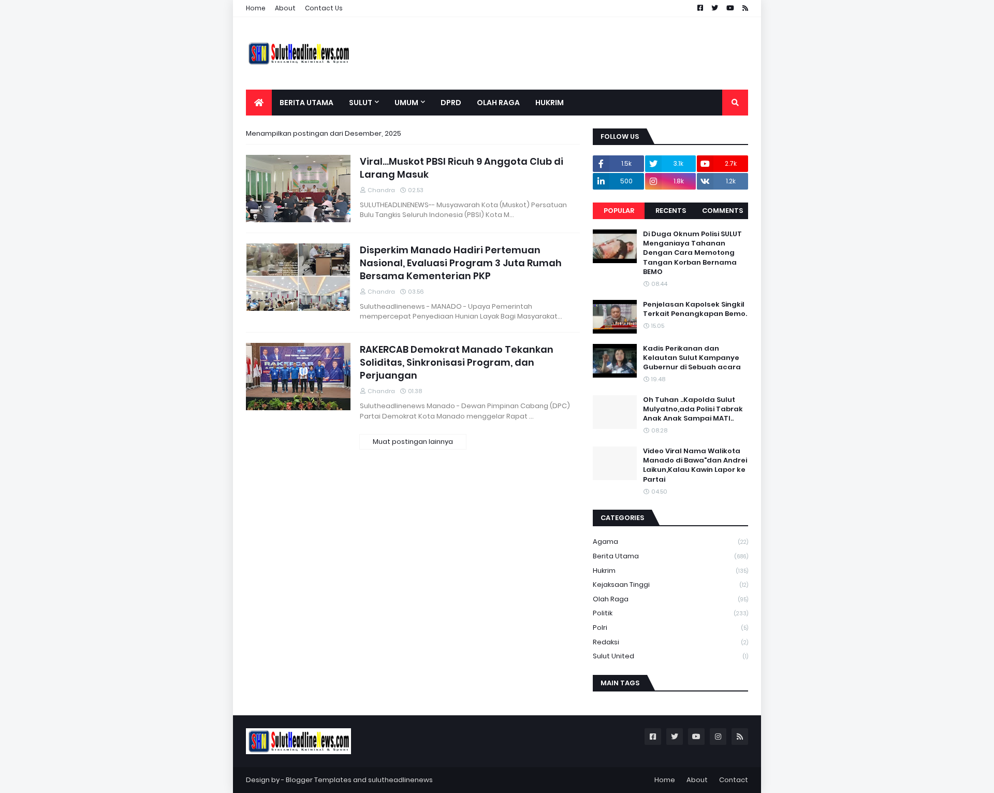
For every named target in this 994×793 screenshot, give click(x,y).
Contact (733, 780)
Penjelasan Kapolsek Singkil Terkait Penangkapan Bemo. (695, 309)
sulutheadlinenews (400, 780)
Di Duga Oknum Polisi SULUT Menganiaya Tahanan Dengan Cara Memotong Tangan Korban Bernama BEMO (692, 253)
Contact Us (324, 8)
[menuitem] (259, 103)
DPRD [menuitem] (451, 102)
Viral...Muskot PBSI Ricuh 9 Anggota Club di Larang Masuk (461, 168)
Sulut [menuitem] (360, 102)
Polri (670, 627)
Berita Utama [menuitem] (306, 102)
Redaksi (670, 642)
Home (256, 8)
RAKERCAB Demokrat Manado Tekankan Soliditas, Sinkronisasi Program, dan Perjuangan (456, 362)
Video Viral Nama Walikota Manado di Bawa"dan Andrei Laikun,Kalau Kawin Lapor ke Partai (695, 465)
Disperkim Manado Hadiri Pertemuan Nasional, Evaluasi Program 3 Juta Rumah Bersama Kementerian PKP (461, 262)
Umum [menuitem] (406, 102)
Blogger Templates (319, 780)
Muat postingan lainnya (413, 441)
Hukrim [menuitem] (549, 102)
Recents (670, 210)
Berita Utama (670, 556)
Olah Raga (670, 599)
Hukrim (670, 570)
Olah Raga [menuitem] (498, 102)
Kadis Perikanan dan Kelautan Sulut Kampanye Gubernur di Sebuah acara (692, 358)
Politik (670, 613)
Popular (619, 210)
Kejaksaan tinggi (670, 584)
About (285, 8)
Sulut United (670, 656)
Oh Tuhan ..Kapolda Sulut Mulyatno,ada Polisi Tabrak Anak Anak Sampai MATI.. (693, 409)
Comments (722, 210)
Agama (670, 541)
